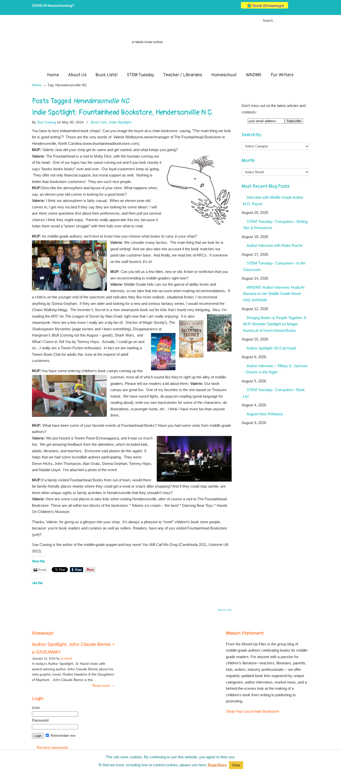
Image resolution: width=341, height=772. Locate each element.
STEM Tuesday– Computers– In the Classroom (274, 266)
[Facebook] (297, 7)
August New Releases (265, 414)
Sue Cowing (46, 122)
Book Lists (99, 122)
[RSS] (307, 7)
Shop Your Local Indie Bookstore (252, 711)
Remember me (62, 735)
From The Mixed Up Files (170, 44)
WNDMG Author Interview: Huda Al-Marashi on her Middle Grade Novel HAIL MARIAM (274, 293)
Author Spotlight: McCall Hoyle (271, 348)
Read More (217, 765)
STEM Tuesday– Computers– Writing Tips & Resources (275, 224)
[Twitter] (291, 7)
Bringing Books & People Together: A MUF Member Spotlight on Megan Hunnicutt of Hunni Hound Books (274, 324)
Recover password (52, 747)
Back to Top (225, 610)
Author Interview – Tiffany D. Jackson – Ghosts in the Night (275, 369)
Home (36, 85)
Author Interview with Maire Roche (275, 245)
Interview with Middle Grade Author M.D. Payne (273, 200)
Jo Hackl (66, 658)
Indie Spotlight (120, 122)
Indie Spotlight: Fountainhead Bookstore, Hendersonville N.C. (122, 112)
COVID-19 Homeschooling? (53, 5)
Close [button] (236, 765)
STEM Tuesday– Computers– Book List (274, 393)
